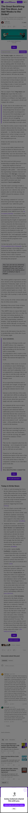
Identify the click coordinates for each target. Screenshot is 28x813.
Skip (14, 808)
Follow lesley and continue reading (14, 805)
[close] (25, 790)
